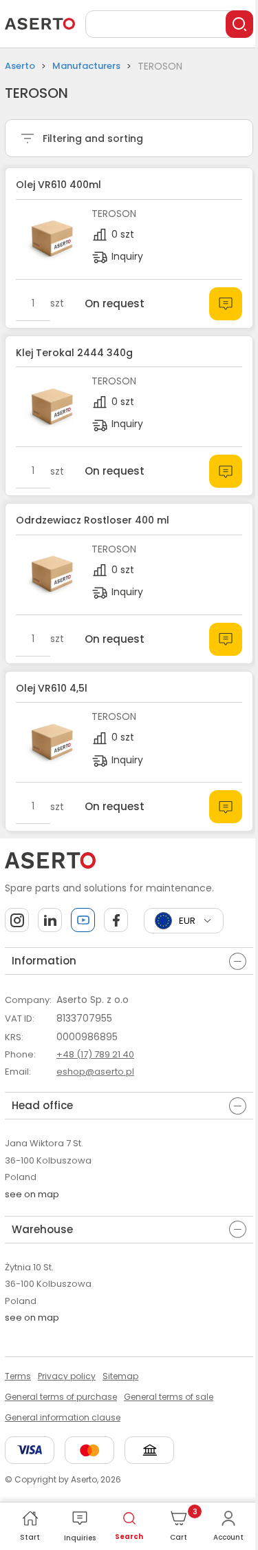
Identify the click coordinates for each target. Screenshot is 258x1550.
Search (129, 1536)
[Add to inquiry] (225, 303)
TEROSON (114, 213)
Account (228, 1537)
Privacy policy (67, 1376)
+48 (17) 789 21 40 (95, 1054)
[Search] (239, 24)
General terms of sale (168, 1397)
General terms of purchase (61, 1397)
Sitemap (120, 1376)
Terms (18, 1376)
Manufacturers (86, 65)
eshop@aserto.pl (95, 1071)
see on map (32, 1194)
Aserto (20, 65)
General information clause (62, 1417)
